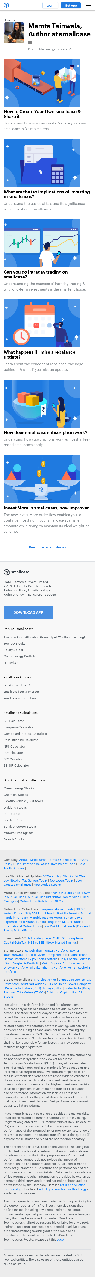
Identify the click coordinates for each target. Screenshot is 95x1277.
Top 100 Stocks (14, 643)
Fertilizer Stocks (15, 820)
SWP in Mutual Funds (65, 893)
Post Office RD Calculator (21, 740)
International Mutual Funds (23, 926)
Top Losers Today (62, 880)
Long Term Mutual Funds (64, 922)
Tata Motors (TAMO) (31, 992)
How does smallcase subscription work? (45, 433)
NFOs (59, 901)
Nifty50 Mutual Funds (40, 913)
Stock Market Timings (61, 942)
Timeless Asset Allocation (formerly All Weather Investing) (44, 637)
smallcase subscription (20, 698)
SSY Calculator (14, 759)
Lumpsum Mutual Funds (56, 909)
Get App (71, 5)
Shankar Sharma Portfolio (48, 967)
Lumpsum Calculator (18, 727)
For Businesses (14, 868)
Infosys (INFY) (52, 988)
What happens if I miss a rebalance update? (39, 354)
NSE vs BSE (36, 942)
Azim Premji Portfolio (53, 955)
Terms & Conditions (62, 860)
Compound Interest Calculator (25, 733)
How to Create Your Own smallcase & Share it (42, 114)
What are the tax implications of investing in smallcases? (47, 194)
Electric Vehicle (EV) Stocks (23, 801)
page (61, 1239)
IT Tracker (11, 662)
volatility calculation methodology (62, 1189)
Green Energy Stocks (19, 788)
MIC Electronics (45, 979)
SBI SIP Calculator (16, 765)
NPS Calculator (14, 746)
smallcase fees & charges (21, 691)
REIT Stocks (12, 814)
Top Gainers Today (35, 880)
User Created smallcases (31, 864)
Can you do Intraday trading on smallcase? (36, 274)
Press (81, 864)
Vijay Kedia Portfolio (43, 959)
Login (50, 5)
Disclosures (38, 860)
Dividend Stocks (15, 807)
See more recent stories (47, 547)
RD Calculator (13, 752)
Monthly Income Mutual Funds (51, 917)
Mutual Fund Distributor (36, 901)
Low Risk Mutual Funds (59, 926)
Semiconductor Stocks (20, 826)
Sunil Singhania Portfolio (22, 963)
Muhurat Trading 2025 (19, 833)
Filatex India (73, 988)
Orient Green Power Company (69, 984)
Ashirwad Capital (58, 992)
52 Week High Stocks (58, 876)
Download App (28, 612)
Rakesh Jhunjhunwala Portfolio (46, 950)
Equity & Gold (13, 650)
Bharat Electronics (72, 979)
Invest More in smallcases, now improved (47, 508)
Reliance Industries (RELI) (23, 988)
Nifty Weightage (39, 938)
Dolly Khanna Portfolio (75, 959)
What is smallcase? (17, 685)
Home (8, 20)
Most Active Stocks (47, 884)
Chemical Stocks (16, 795)
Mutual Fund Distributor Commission (53, 897)
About (23, 860)
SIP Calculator (14, 721)
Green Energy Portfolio (20, 656)
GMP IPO (59, 938)
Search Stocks (14, 839)
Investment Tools (63, 864)
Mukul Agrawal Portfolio (58, 963)
